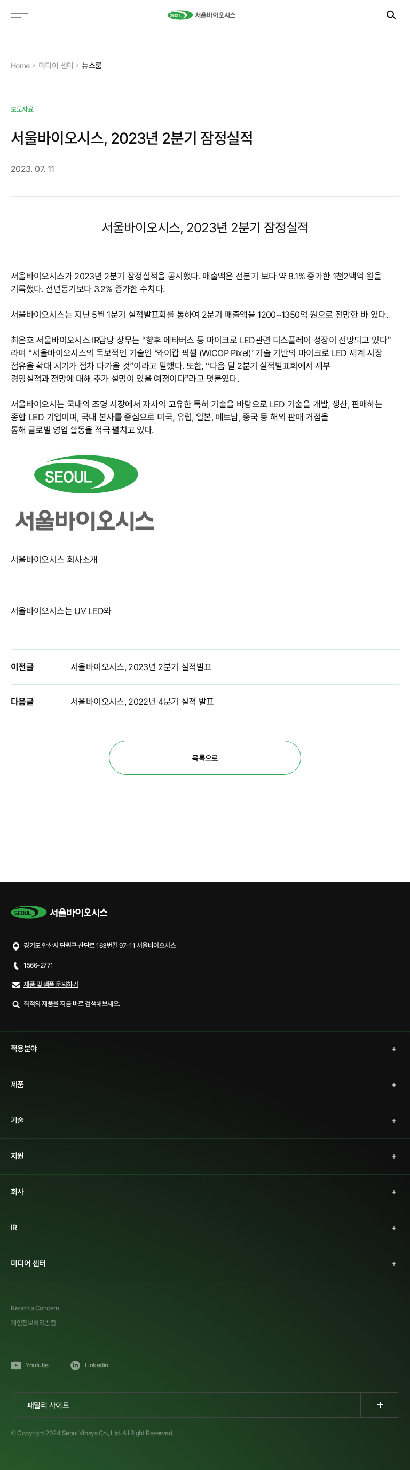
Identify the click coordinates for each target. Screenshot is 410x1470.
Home (20, 65)
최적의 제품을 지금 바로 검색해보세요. (71, 1004)
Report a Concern (35, 1308)
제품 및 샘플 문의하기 (50, 984)
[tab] (205, 1049)
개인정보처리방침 (33, 1323)
